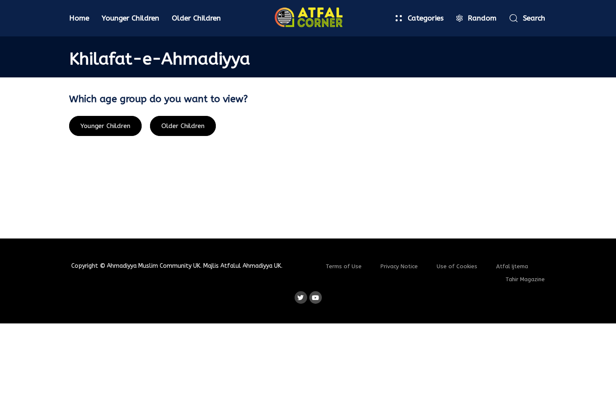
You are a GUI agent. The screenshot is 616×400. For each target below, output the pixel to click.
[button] (527, 18)
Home (79, 18)
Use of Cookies (457, 266)
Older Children (196, 18)
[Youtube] (315, 297)
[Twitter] (301, 297)
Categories (426, 18)
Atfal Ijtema (512, 266)
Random (482, 18)
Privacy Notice (399, 266)
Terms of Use (344, 266)
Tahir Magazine (525, 279)
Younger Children (130, 18)
